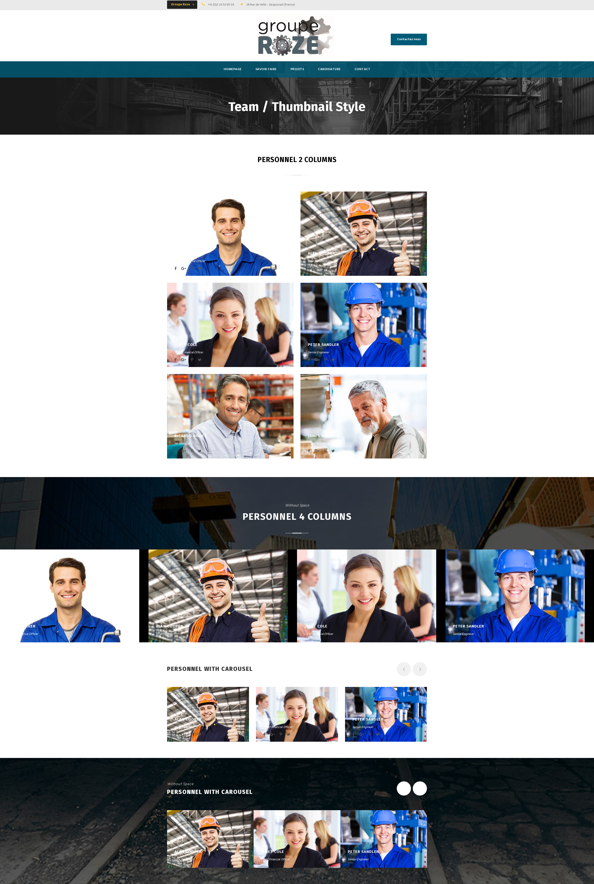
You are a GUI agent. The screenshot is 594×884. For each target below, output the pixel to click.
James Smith (321, 435)
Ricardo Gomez (190, 435)
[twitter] (199, 269)
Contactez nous (409, 39)
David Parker (188, 253)
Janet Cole (185, 344)
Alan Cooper (321, 253)
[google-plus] (183, 269)
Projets (297, 69)
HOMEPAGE (233, 69)
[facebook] (175, 269)
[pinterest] (192, 269)
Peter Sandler (323, 344)
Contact (363, 69)
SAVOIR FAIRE (266, 69)
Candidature (329, 69)
